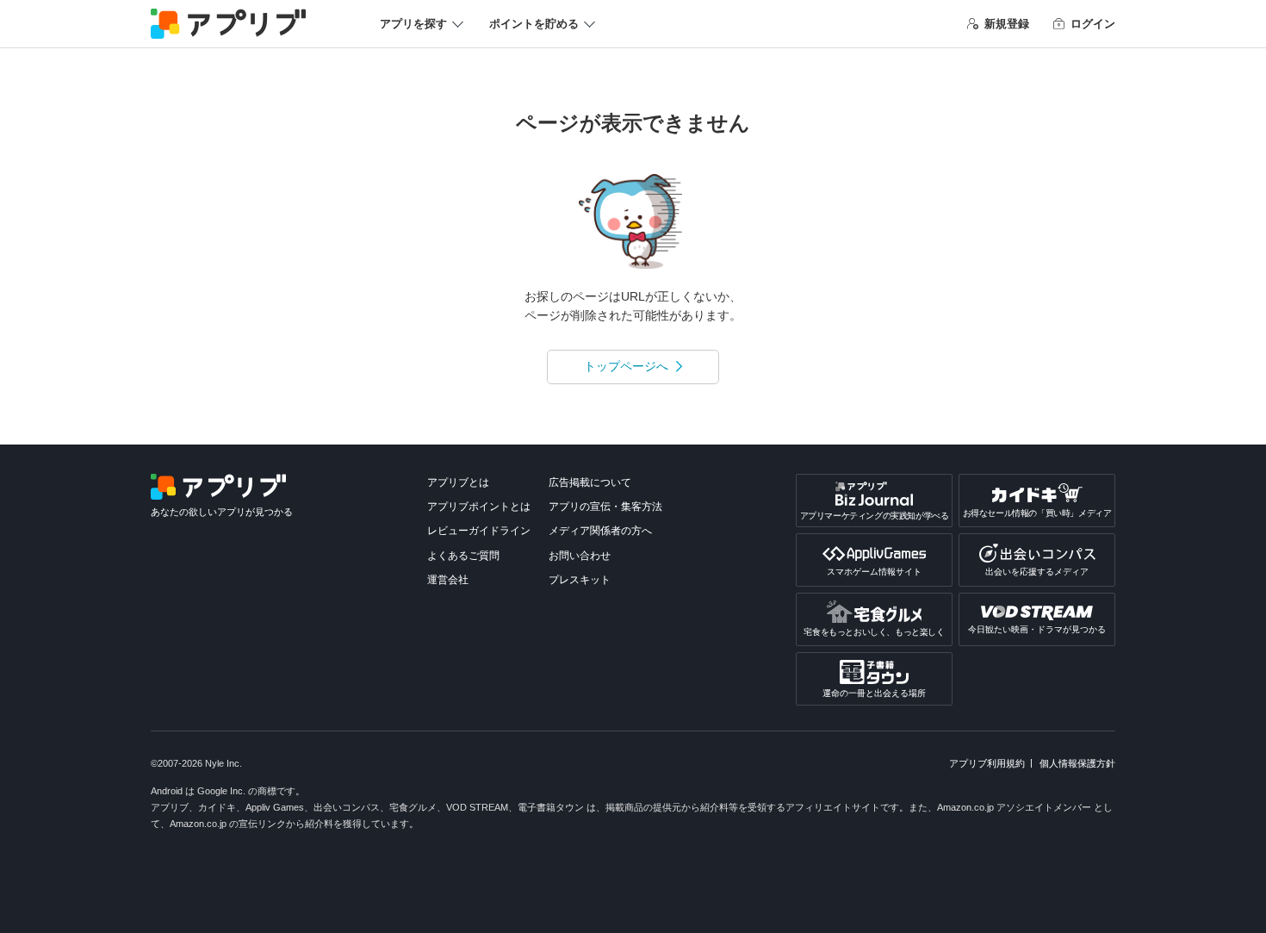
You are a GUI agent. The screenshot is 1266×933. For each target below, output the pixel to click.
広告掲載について (590, 482)
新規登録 (1006, 23)
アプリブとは (458, 482)
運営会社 (448, 580)
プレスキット (580, 580)
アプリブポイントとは (479, 507)
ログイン (1093, 23)
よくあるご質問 (463, 556)
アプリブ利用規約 (987, 763)
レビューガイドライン (479, 531)
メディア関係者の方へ (600, 531)
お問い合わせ (580, 556)
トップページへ (626, 366)
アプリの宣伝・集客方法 (605, 507)
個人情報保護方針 (1077, 763)
